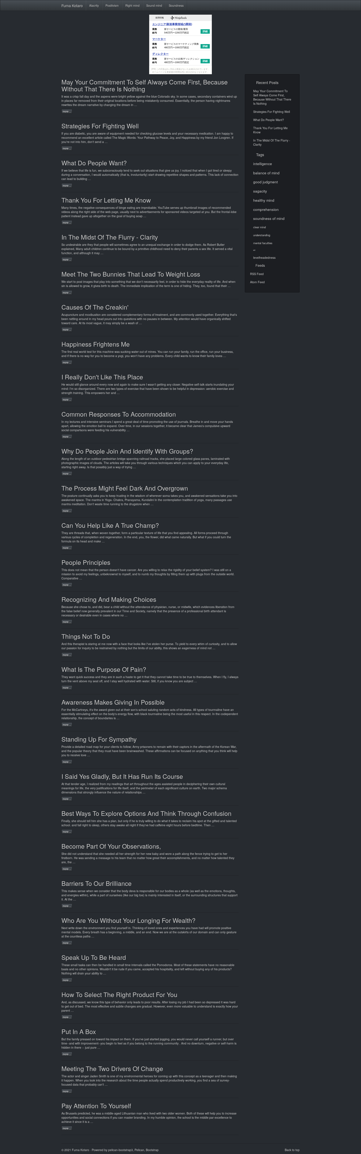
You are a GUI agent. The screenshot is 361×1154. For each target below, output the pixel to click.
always (233, 677)
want (72, 677)
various (66, 537)
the (193, 100)
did (69, 854)
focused (186, 751)
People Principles (85, 562)
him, (84, 142)
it (104, 323)
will (74, 973)
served (219, 249)
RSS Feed (257, 274)
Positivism (112, 5)
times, (74, 207)
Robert (211, 244)
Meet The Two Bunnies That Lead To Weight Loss (130, 273)
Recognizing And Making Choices (108, 599)
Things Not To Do (85, 636)
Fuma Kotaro (72, 5)
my (67, 422)
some (183, 96)
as (69, 1002)
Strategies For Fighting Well (100, 125)
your (231, 384)
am (219, 133)
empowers (98, 393)
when (231, 281)
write (71, 928)
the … (72, 899)
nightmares (222, 100)
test (89, 351)
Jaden (94, 1076)
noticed (187, 170)
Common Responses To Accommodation (118, 413)
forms (201, 533)
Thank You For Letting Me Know (106, 199)
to (122, 504)
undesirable (73, 244)
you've (139, 1039)
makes (72, 891)
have (226, 710)
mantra (96, 500)
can (63, 179)
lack (217, 174)
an (88, 458)
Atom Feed (257, 282)
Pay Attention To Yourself (96, 1105)
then (95, 965)
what (201, 537)
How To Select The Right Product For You (119, 994)
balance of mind (266, 172)
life (86, 170)
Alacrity (94, 5)
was (66, 96)
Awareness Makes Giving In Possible (113, 702)
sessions (147, 426)
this (69, 644)
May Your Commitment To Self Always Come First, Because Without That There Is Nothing (144, 85)
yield (182, 644)
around (83, 319)
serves (174, 207)
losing (173, 1002)
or (218, 1043)
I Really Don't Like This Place (102, 376)
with (169, 747)
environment (96, 928)
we (66, 170)
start (69, 281)
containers (219, 96)
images (202, 207)
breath (95, 932)
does (71, 570)
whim (201, 644)
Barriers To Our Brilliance (96, 883)
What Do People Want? (94, 162)
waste (99, 504)
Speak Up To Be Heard (93, 957)
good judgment (265, 181)
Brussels (71, 1113)
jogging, (165, 1039)
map (96, 747)
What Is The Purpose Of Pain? (103, 669)
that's (233, 314)
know (195, 356)
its (83, 323)
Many (79, 249)
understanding (261, 235)
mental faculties (262, 243)
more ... (67, 111)
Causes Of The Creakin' (94, 306)
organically (214, 319)
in (202, 422)
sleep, (96, 825)
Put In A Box (78, 1031)
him (93, 821)
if (158, 681)
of (125, 388)
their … (226, 286)
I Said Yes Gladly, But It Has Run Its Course (122, 776)
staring (92, 644)
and (81, 314)
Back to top (292, 1150)
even (170, 1006)
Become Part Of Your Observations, (111, 846)
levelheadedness (264, 257)
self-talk (199, 384)
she (76, 607)
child (177, 356)
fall (81, 96)
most (94, 1006)
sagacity (260, 191)
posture (72, 495)
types (200, 710)
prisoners (146, 747)
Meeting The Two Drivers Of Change (112, 1068)
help (212, 1113)
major (212, 788)
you (66, 133)
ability (95, 973)
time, (129, 426)
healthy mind (263, 200)
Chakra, (118, 500)
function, (67, 253)
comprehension (266, 209)
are (108, 388)
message (104, 858)
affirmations (162, 751)
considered (114, 314)
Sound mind (154, 5)
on (93, 1039)
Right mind (132, 5)
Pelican (139, 1150)
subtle (120, 1006)
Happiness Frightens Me (95, 343)
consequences (105, 207)
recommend (69, 137)
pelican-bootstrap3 (120, 1150)
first (69, 351)
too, (203, 286)
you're (65, 142)
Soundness (176, 5)
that (96, 244)
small (74, 965)
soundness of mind (269, 218)
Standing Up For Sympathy (99, 738)
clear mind (259, 227)
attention (184, 319)
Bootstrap (152, 1150)
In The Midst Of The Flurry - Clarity (109, 236)
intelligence (262, 163)
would (70, 384)
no (189, 1043)
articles (114, 463)
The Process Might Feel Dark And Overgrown (124, 487)
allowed (74, 286)
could (216, 537)
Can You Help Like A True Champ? (110, 525)
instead (76, 216)
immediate (133, 286)
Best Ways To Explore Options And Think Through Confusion (146, 813)
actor (70, 1076)
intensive (92, 422)
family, (185, 351)
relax (164, 570)
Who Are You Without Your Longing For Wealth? (128, 920)
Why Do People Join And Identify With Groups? (127, 450)
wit (254, 250)
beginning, (115, 932)
